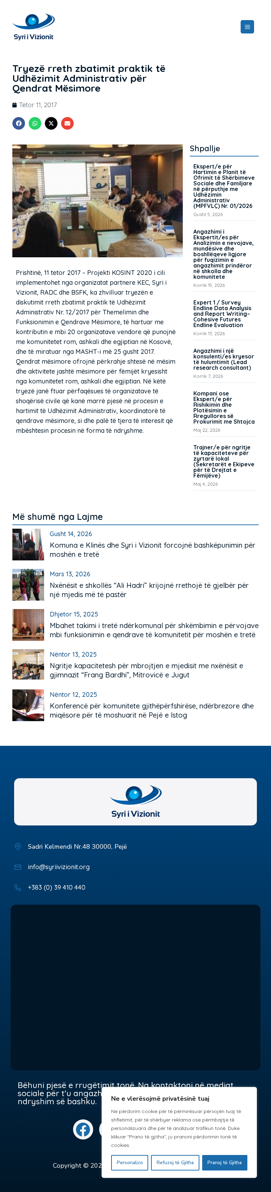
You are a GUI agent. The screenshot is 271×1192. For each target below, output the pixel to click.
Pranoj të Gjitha (224, 1162)
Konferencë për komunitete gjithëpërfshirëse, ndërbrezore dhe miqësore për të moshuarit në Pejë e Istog (152, 710)
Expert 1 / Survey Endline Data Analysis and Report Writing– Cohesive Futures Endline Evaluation (222, 313)
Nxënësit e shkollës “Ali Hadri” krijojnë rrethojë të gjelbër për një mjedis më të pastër (149, 590)
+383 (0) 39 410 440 (56, 887)
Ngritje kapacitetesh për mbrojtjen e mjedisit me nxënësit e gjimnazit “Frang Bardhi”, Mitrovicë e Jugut (146, 670)
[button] (18, 123)
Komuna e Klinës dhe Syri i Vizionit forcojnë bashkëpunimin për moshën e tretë (152, 550)
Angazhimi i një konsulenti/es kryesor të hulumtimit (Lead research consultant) (223, 359)
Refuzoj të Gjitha (175, 1162)
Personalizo (130, 1162)
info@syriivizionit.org (59, 867)
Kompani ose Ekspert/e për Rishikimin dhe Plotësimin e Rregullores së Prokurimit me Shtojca (224, 407)
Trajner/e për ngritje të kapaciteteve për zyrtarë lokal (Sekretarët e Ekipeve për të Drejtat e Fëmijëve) (223, 461)
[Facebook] (83, 1129)
